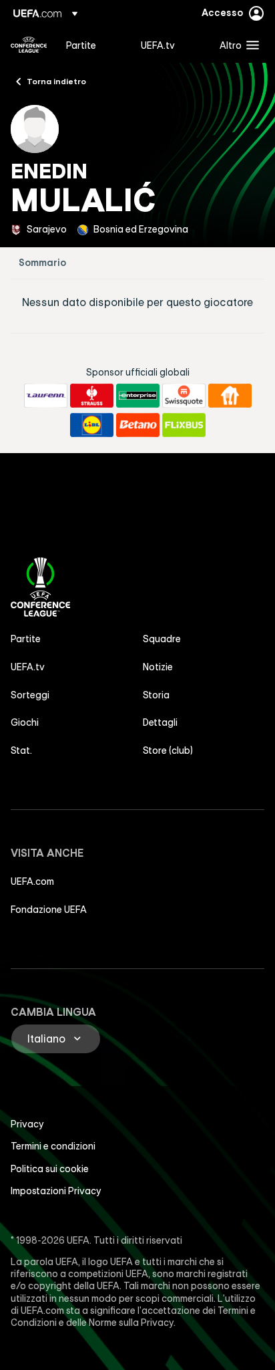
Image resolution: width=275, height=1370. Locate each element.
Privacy (27, 1124)
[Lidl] (91, 425)
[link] (81, 45)
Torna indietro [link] (56, 81)
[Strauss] (91, 396)
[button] (236, 45)
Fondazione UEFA (49, 909)
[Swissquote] (184, 396)
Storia (156, 695)
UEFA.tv (28, 667)
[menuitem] (92, 45)
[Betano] (138, 425)
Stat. (21, 750)
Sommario (42, 263)
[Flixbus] (184, 425)
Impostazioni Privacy (56, 1191)
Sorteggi (30, 695)
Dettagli (160, 722)
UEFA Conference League (29, 45)
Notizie (158, 667)
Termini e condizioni (53, 1146)
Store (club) (168, 750)
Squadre (162, 639)
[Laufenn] (45, 396)
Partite (26, 639)
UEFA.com (32, 881)
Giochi (25, 722)
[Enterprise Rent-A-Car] (138, 396)
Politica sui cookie (50, 1168)
